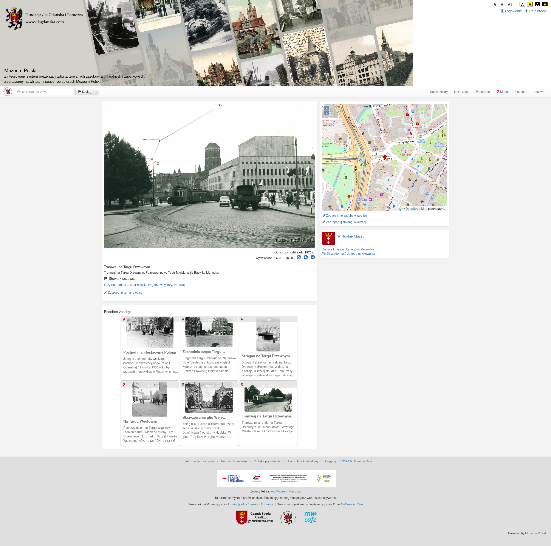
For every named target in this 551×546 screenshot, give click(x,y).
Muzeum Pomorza (288, 491)
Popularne (483, 91)
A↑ (510, 4)
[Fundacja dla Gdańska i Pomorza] (288, 517)
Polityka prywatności (267, 461)
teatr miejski (138, 284)
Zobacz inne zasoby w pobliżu (346, 215)
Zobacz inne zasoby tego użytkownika (348, 249)
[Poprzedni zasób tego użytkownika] (306, 257)
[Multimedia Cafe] (310, 517)
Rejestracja (537, 10)
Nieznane (520, 91)
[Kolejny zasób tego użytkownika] (313, 257)
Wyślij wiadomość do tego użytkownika (348, 253)
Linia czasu (461, 91)
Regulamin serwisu (234, 461)
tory (169, 284)
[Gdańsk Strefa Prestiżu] (254, 517)
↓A (493, 4)
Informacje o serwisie (199, 461)
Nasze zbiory (439, 91)
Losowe (539, 91)
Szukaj (86, 91)
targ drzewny (157, 284)
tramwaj (179, 284)
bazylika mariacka (116, 284)
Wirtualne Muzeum (352, 236)
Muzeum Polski (535, 533)
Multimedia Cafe (352, 504)
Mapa (503, 91)
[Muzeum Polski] (7, 91)
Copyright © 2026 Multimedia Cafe (348, 461)
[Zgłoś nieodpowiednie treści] (299, 257)
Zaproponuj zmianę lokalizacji (345, 222)
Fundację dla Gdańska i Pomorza (250, 504)
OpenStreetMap (416, 208)
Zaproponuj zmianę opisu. (125, 292)
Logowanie (513, 10)
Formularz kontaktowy (303, 461)
